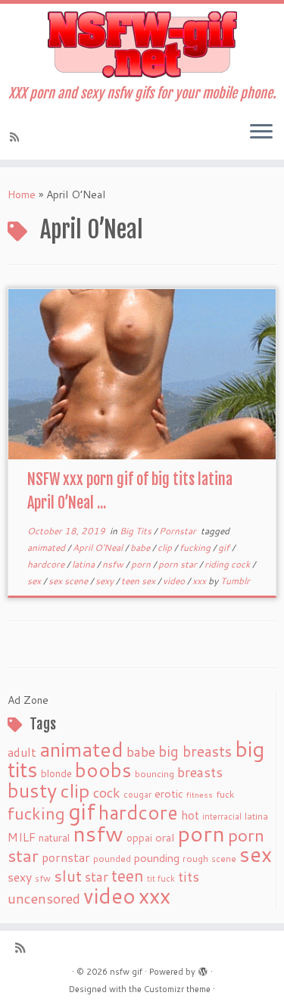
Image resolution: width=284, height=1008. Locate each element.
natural (54, 837)
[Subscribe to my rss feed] (16, 137)
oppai (139, 838)
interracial (222, 816)
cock (106, 792)
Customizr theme (177, 989)
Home (22, 194)
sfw (43, 878)
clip (166, 547)
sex (35, 580)
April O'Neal (99, 547)
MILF (22, 837)
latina (84, 564)
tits (188, 876)
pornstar (66, 857)
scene (223, 858)
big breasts (195, 751)
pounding (156, 858)
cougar (137, 795)
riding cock (228, 564)
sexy (105, 580)
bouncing (154, 773)
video (175, 580)
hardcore (47, 564)
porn (142, 564)
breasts (200, 772)
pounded (112, 858)
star (96, 876)
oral (164, 837)
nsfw (114, 564)
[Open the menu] (261, 132)
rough (195, 858)
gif (225, 547)
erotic (168, 793)
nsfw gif (126, 972)
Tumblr (235, 580)
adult (22, 752)
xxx (200, 580)
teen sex (139, 580)
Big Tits (137, 530)
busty (32, 790)
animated (47, 547)
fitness (199, 794)
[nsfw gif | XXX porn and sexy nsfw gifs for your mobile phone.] (142, 44)
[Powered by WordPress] (203, 968)
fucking (196, 547)
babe (141, 547)
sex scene (69, 580)
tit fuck (161, 879)
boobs (103, 769)
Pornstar (178, 530)
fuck (225, 794)
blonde (56, 773)
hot (190, 815)
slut (68, 875)
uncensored (44, 898)
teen (127, 875)
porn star (178, 564)
